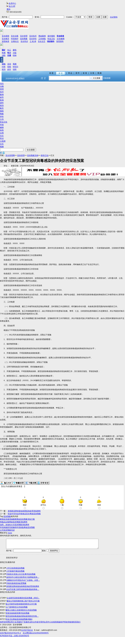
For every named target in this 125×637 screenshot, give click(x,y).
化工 (9, 50)
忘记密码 (113, 17)
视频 (14, 64)
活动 (9, 64)
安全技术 (33, 36)
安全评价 (33, 39)
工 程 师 (33, 41)
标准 (2, 100)
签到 (3, 69)
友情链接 (69, 622)
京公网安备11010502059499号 (36, 633)
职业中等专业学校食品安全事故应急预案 (24, 514)
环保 (2, 125)
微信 (8, 9)
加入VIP (12, 6)
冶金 (14, 53)
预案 (2, 114)
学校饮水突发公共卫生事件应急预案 (21, 574)
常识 (2, 138)
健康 (62, 39)
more (10, 533)
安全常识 (24, 41)
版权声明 (62, 622)
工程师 (2, 141)
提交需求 (40, 622)
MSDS (15, 67)
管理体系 (5, 41)
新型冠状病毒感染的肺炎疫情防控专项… (22, 616)
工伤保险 (42, 39)
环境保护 (14, 39)
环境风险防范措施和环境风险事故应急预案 (17, 527)
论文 (17, 41)
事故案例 (42, 36)
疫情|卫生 (44, 155)
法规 (2, 86)
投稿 (9, 67)
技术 (2, 92)
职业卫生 (51, 39)
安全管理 (23, 36)
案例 (2, 94)
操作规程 (51, 36)
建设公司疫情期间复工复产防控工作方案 (23, 601)
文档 (13, 41)
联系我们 (76, 622)
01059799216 (27, 630)
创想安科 (3, 622)
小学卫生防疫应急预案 (15, 568)
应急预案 (23, 39)
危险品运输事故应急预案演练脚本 (13, 522)
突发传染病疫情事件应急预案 (17, 613)
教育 (2, 108)
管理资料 (60, 41)
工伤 (2, 119)
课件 (2, 103)
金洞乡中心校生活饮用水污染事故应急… (22, 577)
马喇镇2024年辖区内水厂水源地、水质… (23, 580)
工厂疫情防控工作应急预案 (17, 607)
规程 (2, 111)
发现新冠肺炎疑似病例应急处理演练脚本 (24, 511)
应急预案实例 (32, 155)
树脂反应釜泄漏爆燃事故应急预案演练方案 (17, 519)
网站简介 (11, 622)
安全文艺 (41, 41)
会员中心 (12, 3)
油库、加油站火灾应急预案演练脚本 (14, 525)
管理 (2, 89)
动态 (2, 84)
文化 (58, 39)
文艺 (2, 144)
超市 (9, 69)
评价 (2, 116)
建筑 (14, 50)
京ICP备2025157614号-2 (10, 633)
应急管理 (21, 155)
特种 (14, 55)
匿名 (44, 551)
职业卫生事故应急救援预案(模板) (19, 619)
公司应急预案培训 (7, 530)
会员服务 (18, 622)
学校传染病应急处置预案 (16, 583)
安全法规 (14, 36)
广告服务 (25, 622)
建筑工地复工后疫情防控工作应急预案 (21, 610)
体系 (2, 130)
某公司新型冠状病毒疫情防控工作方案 (21, 604)
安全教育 (5, 39)
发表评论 (54, 550)
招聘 (14, 69)
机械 (3, 53)
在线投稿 (55, 622)
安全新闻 (5, 36)
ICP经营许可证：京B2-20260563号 (14, 636)
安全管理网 (10, 155)
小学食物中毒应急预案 (15, 571)
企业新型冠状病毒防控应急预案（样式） (23, 598)
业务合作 (33, 622)
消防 (3, 55)
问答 (3, 67)
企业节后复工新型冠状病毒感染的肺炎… (22, 589)
